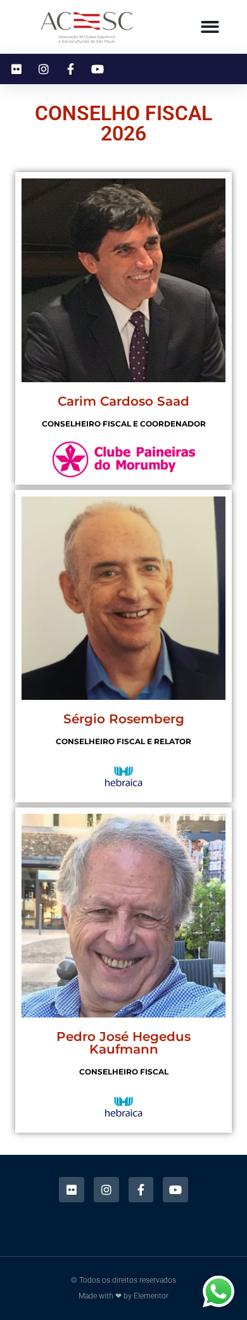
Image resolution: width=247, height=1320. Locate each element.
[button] (210, 27)
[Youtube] (175, 1189)
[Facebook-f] (141, 1189)
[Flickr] (71, 1189)
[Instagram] (106, 1189)
